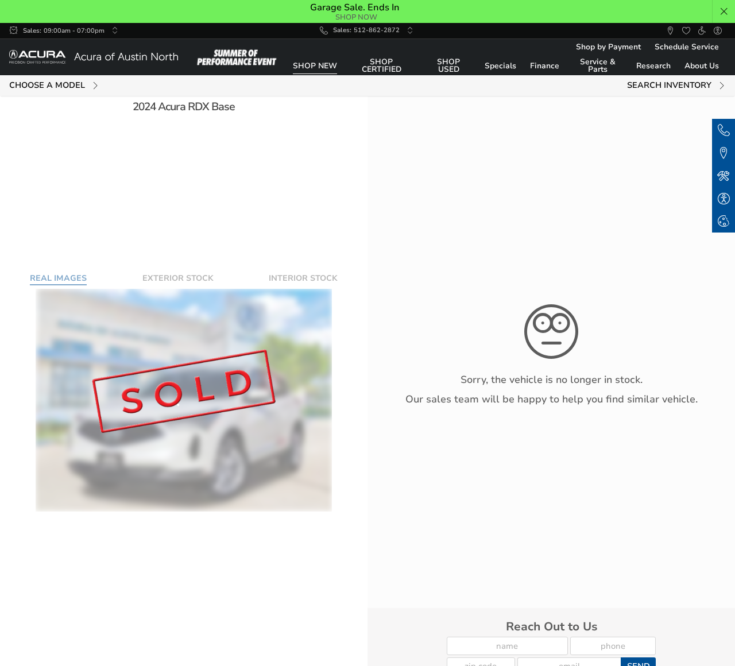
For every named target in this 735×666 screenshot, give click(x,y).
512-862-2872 (377, 30)
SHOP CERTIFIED (381, 65)
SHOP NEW (315, 65)
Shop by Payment (608, 46)
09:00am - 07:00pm (74, 30)
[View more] (115, 30)
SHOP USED (448, 65)
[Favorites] (686, 31)
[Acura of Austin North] (93, 57)
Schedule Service (687, 46)
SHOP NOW (356, 17)
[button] (724, 11)
